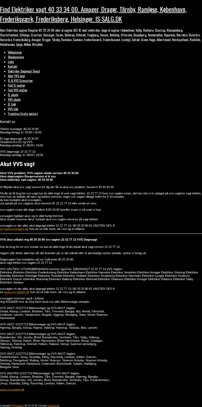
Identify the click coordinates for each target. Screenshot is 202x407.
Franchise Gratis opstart (23, 113)
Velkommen (15, 52)
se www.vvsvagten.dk (14, 229)
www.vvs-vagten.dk (16, 292)
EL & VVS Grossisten (20, 80)
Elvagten (18, 405)
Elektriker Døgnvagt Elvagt (24, 71)
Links (11, 61)
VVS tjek (13, 109)
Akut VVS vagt (16, 76)
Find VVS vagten (17, 90)
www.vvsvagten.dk (12, 389)
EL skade (13, 94)
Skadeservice (16, 57)
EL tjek (12, 104)
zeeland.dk (53, 405)
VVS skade (14, 99)
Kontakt (12, 66)
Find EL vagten (16, 85)
